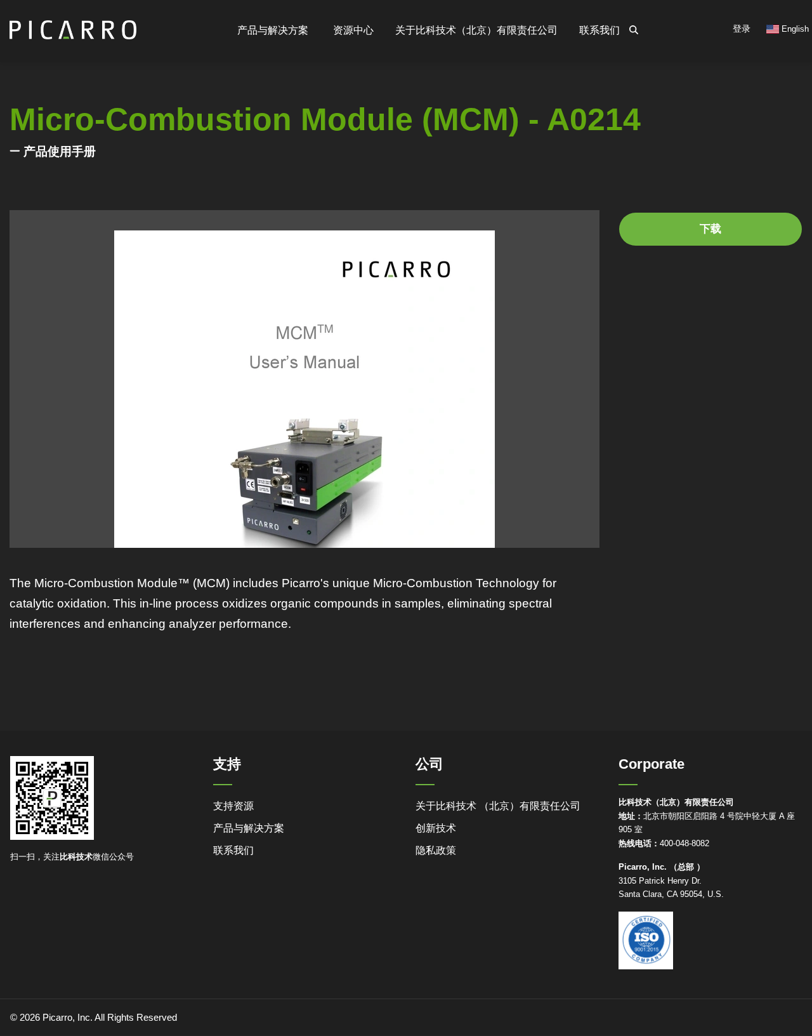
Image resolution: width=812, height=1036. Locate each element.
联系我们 (599, 30)
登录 (741, 28)
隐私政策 (436, 850)
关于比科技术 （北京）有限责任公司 (498, 805)
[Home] (73, 24)
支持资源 (233, 805)
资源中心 (353, 30)
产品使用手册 (59, 151)
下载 (710, 229)
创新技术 (436, 828)
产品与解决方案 (248, 828)
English (794, 29)
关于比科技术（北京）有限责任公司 (476, 30)
